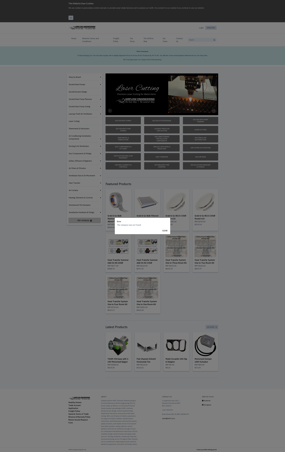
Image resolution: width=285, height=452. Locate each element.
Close (165, 231)
